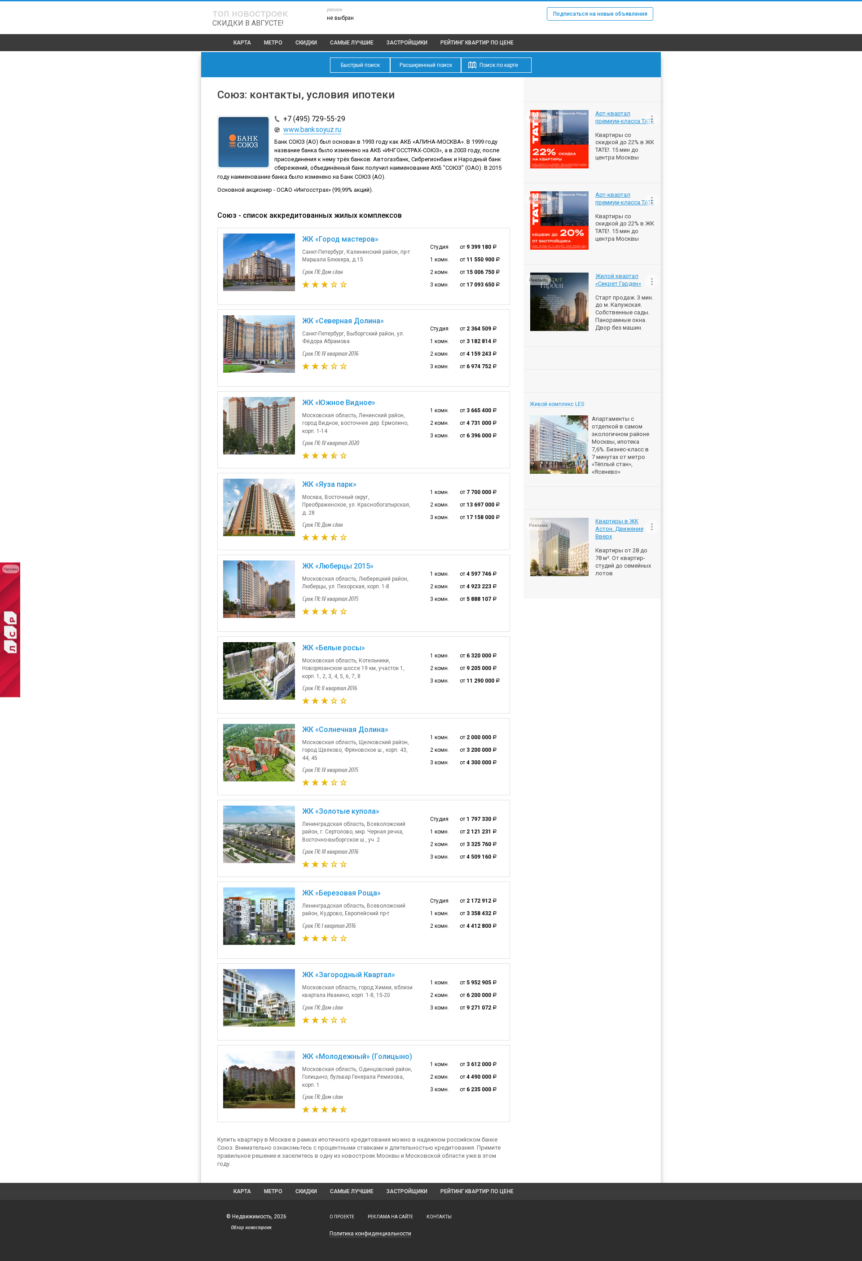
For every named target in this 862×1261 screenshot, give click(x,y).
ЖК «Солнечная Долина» (345, 729)
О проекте (342, 1216)
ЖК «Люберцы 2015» (338, 566)
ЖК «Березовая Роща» (341, 893)
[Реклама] (10, 695)
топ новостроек (250, 13)
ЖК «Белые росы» (333, 648)
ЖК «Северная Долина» (343, 321)
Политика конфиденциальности (370, 1233)
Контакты (439, 1216)
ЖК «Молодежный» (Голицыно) (357, 1056)
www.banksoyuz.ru (312, 130)
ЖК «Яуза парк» (329, 484)
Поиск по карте (498, 65)
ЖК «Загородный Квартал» (348, 974)
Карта (242, 43)
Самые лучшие (352, 43)
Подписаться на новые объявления (600, 14)
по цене (477, 43)
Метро (273, 43)
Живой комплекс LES (557, 404)
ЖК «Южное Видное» (338, 402)
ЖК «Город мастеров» (340, 239)
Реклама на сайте (390, 1216)
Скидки (306, 43)
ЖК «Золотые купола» (340, 811)
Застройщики (407, 43)
